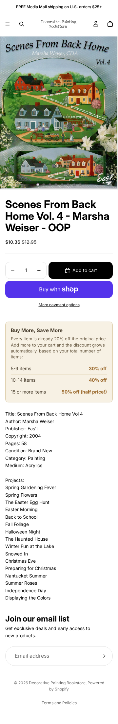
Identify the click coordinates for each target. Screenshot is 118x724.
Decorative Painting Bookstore (57, 682)
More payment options (59, 305)
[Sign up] (103, 656)
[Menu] (7, 24)
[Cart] (110, 24)
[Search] (21, 24)
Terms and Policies (59, 702)
